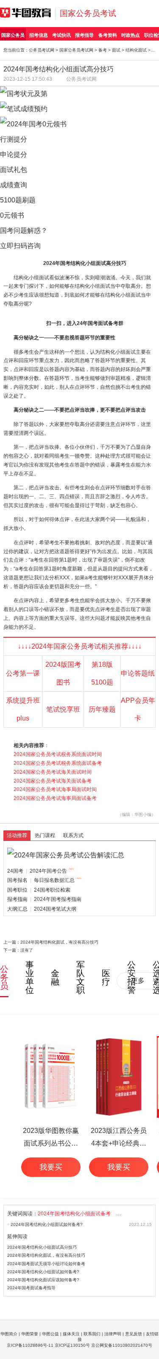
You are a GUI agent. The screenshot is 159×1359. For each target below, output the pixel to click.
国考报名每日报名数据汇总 (41, 880)
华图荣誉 (29, 1334)
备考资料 (107, 35)
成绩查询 (13, 184)
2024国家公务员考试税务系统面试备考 (58, 763)
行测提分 (13, 139)
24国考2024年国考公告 (37, 870)
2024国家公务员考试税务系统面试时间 (58, 754)
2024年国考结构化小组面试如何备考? (47, 1224)
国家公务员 (13, 35)
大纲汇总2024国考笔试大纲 (41, 908)
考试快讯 (61, 35)
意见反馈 (133, 1334)
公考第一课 (23, 673)
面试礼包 (13, 169)
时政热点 (130, 35)
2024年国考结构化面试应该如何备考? (43, 1279)
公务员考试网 (41, 50)
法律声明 (112, 1334)
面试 (116, 50)
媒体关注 (71, 1334)
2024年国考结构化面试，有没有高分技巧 (59, 942)
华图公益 (50, 1334)
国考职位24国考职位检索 (38, 889)
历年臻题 (102, 709)
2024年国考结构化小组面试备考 (74, 1213)
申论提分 (13, 154)
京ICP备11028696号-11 (30, 1345)
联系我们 (92, 1334)
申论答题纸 (138, 673)
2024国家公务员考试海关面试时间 (53, 772)
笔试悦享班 (63, 709)
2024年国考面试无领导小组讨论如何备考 (46, 1263)
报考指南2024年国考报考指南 (44, 899)
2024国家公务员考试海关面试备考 (53, 781)
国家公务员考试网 (76, 50)
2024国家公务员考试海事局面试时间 (55, 789)
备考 (102, 50)
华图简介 (8, 1334)
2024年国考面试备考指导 (31, 1287)
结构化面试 (136, 50)
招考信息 (38, 35)
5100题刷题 (18, 200)
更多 (138, 980)
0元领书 (12, 215)
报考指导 (84, 35)
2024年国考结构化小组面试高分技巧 (42, 1247)
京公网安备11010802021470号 (121, 1345)
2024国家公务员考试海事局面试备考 (55, 798)
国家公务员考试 (88, 13)
